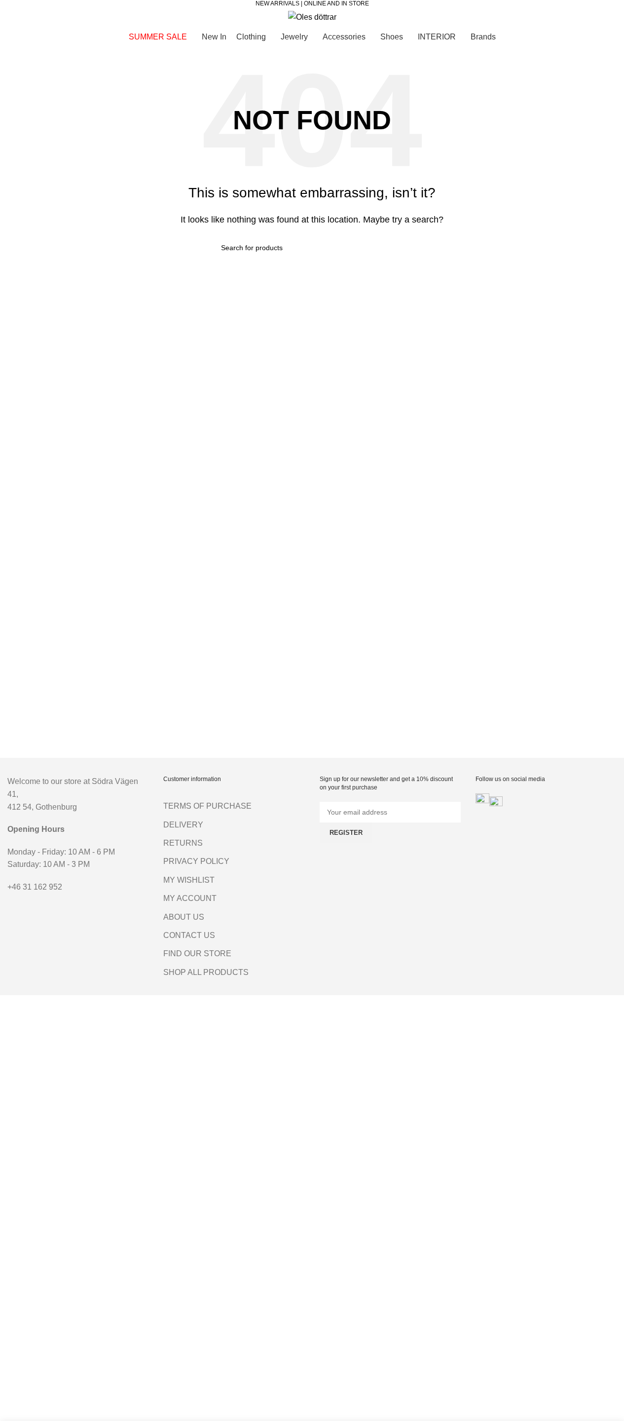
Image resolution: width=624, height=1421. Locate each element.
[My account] (571, 17)
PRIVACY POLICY (196, 861)
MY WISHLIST (189, 880)
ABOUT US (183, 917)
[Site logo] (312, 16)
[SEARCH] (399, 247)
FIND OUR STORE (197, 953)
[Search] (11, 17)
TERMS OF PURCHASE (207, 806)
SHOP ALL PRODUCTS (206, 972)
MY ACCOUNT (190, 898)
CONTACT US (189, 935)
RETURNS (183, 843)
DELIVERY (183, 825)
